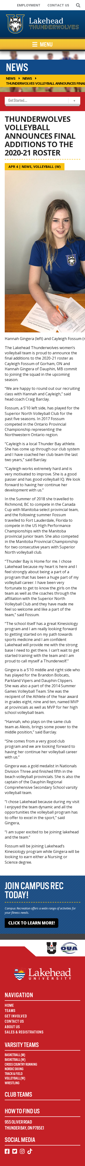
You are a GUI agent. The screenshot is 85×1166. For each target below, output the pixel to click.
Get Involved (16, 1016)
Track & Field (13, 1074)
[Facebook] (7, 1151)
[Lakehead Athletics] (42, 23)
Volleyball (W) (47, 166)
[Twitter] (14, 1151)
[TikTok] (29, 1151)
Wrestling (12, 1083)
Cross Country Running (21, 1064)
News (10, 78)
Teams (10, 1010)
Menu (46, 44)
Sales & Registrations (24, 1032)
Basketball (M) (15, 1055)
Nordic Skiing (14, 1069)
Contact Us (58, 5)
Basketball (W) (15, 1060)
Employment (28, 5)
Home (9, 1005)
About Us (12, 1027)
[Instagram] (22, 1151)
